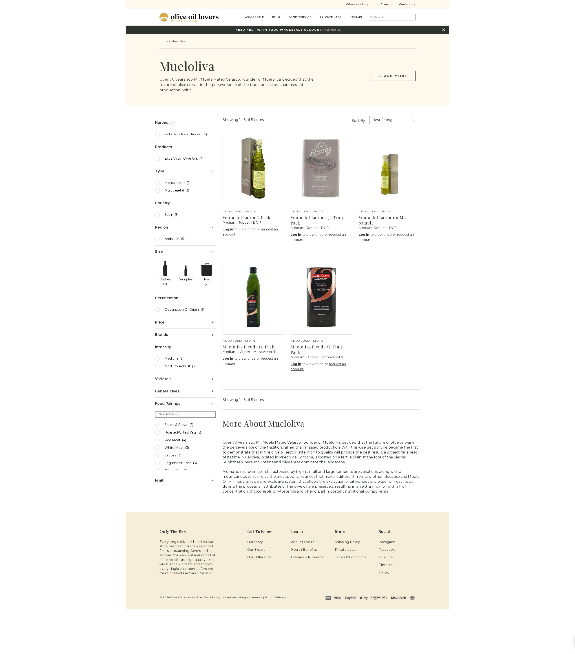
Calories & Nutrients (307, 557)
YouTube (386, 557)
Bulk (276, 17)
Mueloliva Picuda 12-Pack (248, 347)
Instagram (387, 542)
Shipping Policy (347, 542)
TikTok (384, 572)
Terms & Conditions (350, 557)
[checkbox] (188, 134)
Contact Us (407, 4)
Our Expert (256, 550)
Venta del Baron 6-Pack (246, 217)
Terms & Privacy (275, 597)
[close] (443, 29)
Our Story (255, 542)
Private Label (331, 17)
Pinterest (386, 565)
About (384, 4)
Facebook (387, 550)
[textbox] (185, 414)
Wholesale (254, 17)
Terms (356, 17)
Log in (228, 229)
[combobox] (392, 17)
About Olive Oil (303, 542)
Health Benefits (304, 550)
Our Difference (259, 557)
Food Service (299, 17)
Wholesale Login (358, 4)
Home (163, 41)
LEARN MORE (393, 76)
